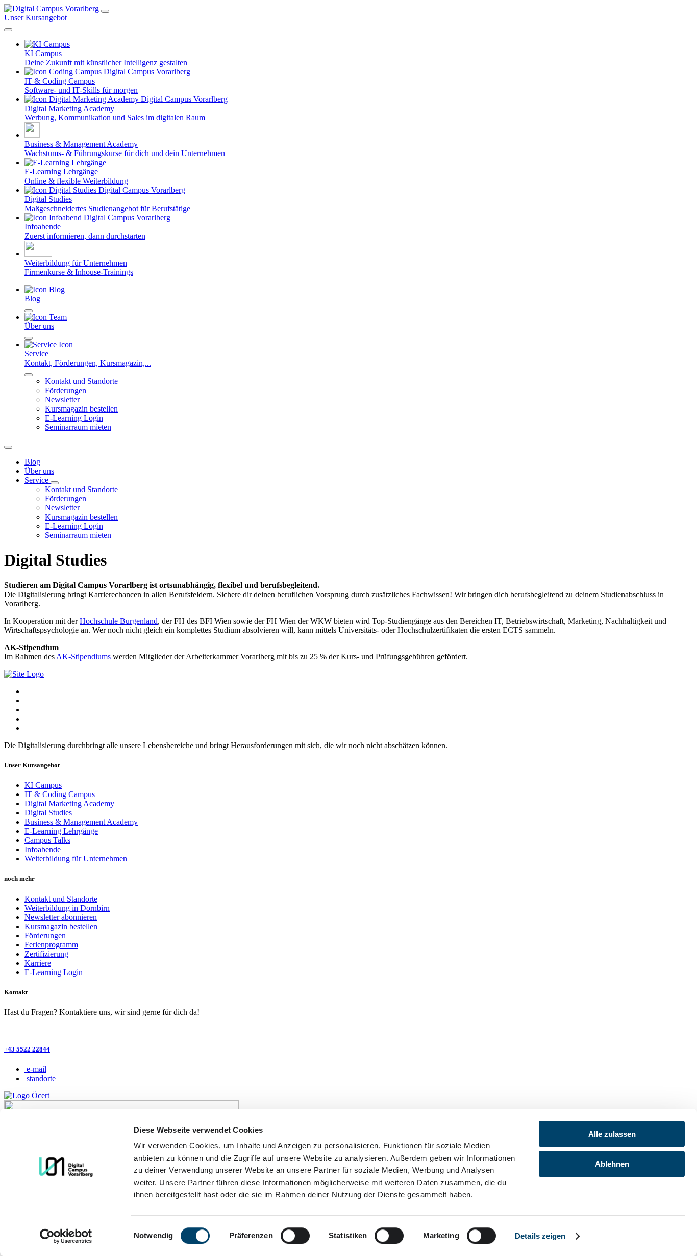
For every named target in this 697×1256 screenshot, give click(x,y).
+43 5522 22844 (27, 1049)
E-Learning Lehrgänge (61, 831)
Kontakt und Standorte (81, 381)
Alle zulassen (612, 1134)
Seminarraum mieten (78, 427)
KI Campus (43, 785)
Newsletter (62, 399)
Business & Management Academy (81, 821)
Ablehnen (612, 1164)
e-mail (36, 1069)
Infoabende (42, 849)
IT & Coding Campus (59, 794)
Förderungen (65, 390)
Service (37, 480)
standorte (41, 1078)
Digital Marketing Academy (69, 803)
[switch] (295, 1235)
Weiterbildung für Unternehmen (75, 858)
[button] (8, 29)
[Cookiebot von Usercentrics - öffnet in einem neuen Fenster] (66, 1236)
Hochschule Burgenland (119, 621)
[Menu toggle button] (105, 11)
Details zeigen (540, 1236)
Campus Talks (47, 840)
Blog (32, 461)
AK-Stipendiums (83, 656)
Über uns (39, 471)
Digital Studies (48, 812)
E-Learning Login (74, 418)
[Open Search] (8, 447)
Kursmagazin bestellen (81, 408)
